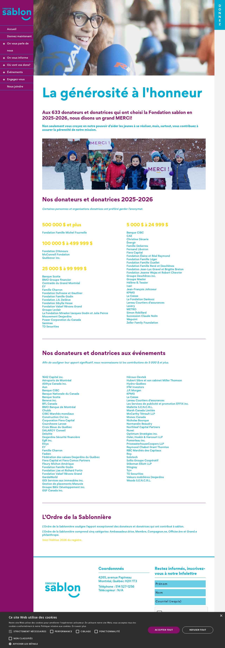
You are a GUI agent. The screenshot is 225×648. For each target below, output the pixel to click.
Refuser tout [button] (197, 629)
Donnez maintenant (19, 36)
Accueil (11, 29)
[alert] (112, 630)
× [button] (221, 615)
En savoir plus (79, 626)
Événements (15, 72)
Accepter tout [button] (164, 629)
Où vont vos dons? (18, 65)
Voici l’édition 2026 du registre (61, 540)
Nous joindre (15, 86)
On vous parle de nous (18, 47)
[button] (76, 643)
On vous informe (17, 57)
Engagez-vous (16, 79)
